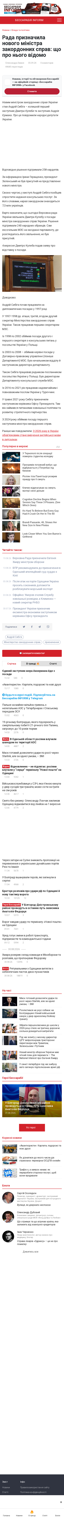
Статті (5, 1492)
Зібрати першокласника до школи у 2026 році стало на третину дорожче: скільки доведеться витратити (39, 1028)
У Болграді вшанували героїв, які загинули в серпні (29, 879)
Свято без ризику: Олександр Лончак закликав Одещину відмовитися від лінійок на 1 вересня (31, 802)
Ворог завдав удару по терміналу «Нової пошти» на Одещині (31, 923)
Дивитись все (31, 1251)
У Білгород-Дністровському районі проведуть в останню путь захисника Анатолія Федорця (30, 908)
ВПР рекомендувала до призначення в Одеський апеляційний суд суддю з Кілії (37, 571)
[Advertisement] (32, 145)
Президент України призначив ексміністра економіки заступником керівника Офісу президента (35, 612)
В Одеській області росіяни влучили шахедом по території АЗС (29, 740)
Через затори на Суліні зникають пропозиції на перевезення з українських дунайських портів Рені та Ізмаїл (30, 863)
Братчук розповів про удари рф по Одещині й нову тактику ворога (31, 892)
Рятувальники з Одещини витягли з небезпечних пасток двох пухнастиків (27, 970)
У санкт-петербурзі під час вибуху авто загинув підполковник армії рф (39, 1066)
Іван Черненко (25, 1232)
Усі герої (31, 1127)
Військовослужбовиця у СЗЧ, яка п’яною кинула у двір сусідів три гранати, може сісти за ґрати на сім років (31, 787)
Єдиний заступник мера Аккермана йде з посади (28, 672)
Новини (6, 1487)
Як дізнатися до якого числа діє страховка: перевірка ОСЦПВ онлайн (39, 1159)
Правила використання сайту (34, 1487)
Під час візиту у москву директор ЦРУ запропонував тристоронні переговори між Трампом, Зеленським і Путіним (38, 1042)
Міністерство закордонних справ (22, 642)
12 (25, 898)
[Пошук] (52, 20)
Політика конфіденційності (33, 1492)
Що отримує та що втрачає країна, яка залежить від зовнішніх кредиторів (37, 1223)
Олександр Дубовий (28, 1212)
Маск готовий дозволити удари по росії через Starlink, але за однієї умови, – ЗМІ (30, 754)
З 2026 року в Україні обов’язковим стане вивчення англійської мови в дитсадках (31, 435)
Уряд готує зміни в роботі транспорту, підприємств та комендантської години (26, 937)
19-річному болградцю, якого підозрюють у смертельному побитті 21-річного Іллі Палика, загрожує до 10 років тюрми (30, 725)
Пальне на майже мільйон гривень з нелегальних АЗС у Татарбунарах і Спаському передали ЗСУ (30, 708)
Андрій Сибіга (14, 637)
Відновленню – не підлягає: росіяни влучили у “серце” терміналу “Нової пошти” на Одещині (31, 770)
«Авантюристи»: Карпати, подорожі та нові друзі (31, 684)
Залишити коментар (33, 653)
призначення (52, 642)
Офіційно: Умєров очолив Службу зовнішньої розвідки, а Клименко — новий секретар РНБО (34, 598)
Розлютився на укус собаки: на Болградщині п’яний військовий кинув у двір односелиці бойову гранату (37, 1015)
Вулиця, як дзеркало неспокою (34, 1205)
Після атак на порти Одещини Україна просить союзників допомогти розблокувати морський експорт (36, 585)
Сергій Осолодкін (26, 1193)
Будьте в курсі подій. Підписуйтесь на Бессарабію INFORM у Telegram (28, 696)
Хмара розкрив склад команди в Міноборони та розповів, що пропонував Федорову (31, 956)
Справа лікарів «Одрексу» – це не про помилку (37, 1243)
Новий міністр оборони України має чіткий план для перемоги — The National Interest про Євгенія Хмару (39, 1055)
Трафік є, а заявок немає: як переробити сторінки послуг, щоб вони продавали (37, 1172)
